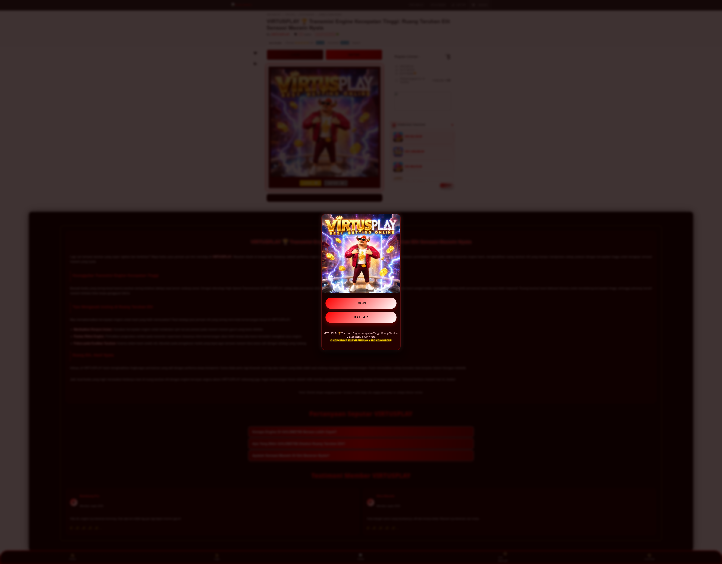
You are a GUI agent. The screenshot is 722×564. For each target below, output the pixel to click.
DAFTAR (361, 317)
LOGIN (361, 303)
